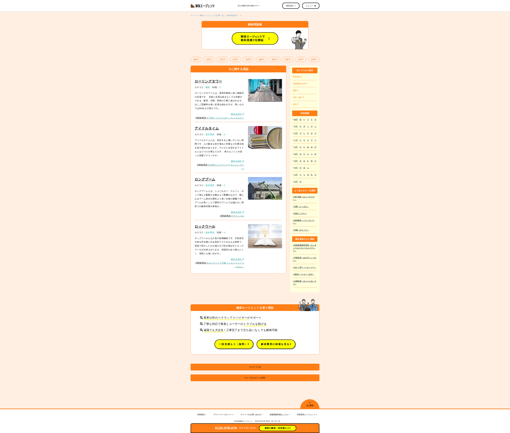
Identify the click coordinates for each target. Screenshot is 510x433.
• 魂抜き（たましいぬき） (303, 274)
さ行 (222, 59)
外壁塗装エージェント (306, 414)
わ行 (313, 59)
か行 (209, 59)
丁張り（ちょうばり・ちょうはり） (226, 118)
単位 (295, 104)
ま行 (274, 59)
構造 (208, 87)
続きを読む (237, 114)
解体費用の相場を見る (275, 344)
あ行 (196, 59)
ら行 (300, 59)
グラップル (238, 216)
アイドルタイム (207, 128)
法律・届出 (298, 97)
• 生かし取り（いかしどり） (304, 267)
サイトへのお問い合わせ (251, 414)
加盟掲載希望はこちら (279, 414)
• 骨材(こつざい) (300, 213)
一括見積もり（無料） (233, 344)
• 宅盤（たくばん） (301, 206)
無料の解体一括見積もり (277, 428)
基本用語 (210, 134)
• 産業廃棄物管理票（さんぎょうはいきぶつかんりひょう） (304, 248)
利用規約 (201, 414)
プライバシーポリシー (222, 414)
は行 (261, 59)
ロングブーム (205, 179)
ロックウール (205, 226)
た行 (235, 59)
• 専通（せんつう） (301, 230)
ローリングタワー (208, 81)
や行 (287, 59)
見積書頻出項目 (299, 83)
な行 (248, 59)
